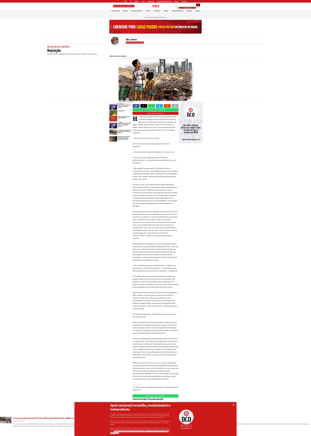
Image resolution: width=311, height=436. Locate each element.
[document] (155, 218)
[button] (234, 405)
